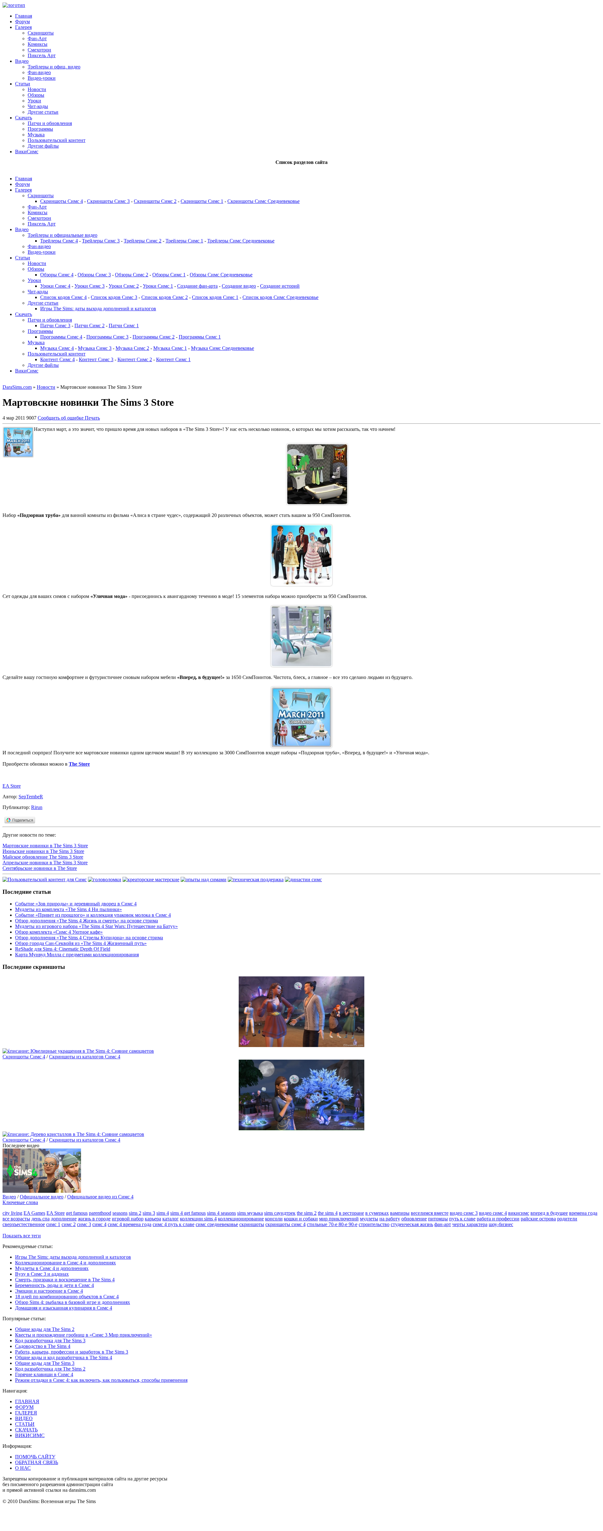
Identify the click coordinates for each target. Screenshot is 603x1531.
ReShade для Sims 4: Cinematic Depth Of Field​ (62, 949)
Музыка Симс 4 (57, 348)
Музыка (36, 134)
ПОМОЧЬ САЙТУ (35, 1456)
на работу (389, 1218)
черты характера (469, 1224)
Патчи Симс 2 (89, 325)
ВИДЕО (24, 1418)
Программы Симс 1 (200, 336)
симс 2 (69, 1224)
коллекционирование (241, 1218)
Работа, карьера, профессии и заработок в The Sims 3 (71, 1352)
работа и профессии (498, 1218)
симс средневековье (217, 1224)
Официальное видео (41, 1196)
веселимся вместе (429, 1213)
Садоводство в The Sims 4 (42, 1346)
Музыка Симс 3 (94, 348)
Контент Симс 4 (57, 359)
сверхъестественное (24, 1224)
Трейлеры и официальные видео (62, 235)
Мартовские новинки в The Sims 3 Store (45, 845)
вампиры (400, 1213)
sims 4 (162, 1213)
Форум (22, 21)
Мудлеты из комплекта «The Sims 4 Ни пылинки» (68, 909)
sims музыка (250, 1213)
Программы (40, 129)
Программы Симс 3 (107, 336)
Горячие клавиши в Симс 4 (44, 1374)
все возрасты (16, 1218)
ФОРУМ (24, 1407)
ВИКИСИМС (30, 1435)
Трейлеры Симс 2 (142, 240)
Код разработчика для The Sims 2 (50, 1368)
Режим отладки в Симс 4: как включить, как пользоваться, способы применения (101, 1380)
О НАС (23, 1468)
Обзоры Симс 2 (131, 274)
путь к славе (462, 1218)
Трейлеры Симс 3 (101, 240)
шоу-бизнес (501, 1224)
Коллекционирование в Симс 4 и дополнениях (65, 1262)
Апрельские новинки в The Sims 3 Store (45, 862)
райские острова (538, 1218)
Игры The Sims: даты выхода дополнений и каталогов (98, 308)
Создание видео (239, 286)
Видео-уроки (42, 78)
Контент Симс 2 (134, 359)
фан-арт (442, 1224)
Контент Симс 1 (173, 359)
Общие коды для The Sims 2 (44, 1329)
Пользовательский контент (56, 140)
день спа (40, 1218)
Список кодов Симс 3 (114, 297)
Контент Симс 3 (96, 359)
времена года (583, 1213)
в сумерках (377, 1213)
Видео (22, 61)
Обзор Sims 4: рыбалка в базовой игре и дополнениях (72, 1302)
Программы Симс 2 (154, 336)
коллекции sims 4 (198, 1218)
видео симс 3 (464, 1213)
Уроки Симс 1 (158, 286)
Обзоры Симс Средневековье (221, 274)
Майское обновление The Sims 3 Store (43, 857)
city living (12, 1213)
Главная (23, 16)
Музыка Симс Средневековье (222, 348)
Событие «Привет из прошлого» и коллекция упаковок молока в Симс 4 (93, 915)
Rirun (36, 807)
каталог (170, 1218)
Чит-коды (38, 106)
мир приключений (339, 1218)
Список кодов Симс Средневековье (280, 297)
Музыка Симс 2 (132, 348)
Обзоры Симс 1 (169, 274)
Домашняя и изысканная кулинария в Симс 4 (63, 1308)
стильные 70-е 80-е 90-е (332, 1224)
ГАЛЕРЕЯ (26, 1412)
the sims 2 (307, 1213)
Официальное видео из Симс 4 (100, 1196)
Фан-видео (39, 72)
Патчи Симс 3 (55, 325)
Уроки (34, 100)
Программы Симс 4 (61, 336)
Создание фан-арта (197, 286)
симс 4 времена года (129, 1224)
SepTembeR (31, 796)
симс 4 (99, 1224)
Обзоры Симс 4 (56, 274)
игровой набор (128, 1218)
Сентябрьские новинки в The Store (40, 868)
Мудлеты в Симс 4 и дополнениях (52, 1268)
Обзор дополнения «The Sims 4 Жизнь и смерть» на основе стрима (86, 920)
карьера (153, 1218)
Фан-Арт (37, 38)
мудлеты (369, 1218)
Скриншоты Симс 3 (108, 201)
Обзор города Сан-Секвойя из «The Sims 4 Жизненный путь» (81, 943)
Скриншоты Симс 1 (202, 201)
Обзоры (36, 95)
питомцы (438, 1218)
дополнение (64, 1218)
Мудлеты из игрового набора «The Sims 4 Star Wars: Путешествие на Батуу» (96, 926)
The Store (79, 764)
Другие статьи (43, 112)
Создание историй (280, 286)
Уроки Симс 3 (89, 286)
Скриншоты (41, 32)
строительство (374, 1224)
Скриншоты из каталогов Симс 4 (84, 1056)
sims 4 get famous (188, 1213)
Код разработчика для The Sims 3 (50, 1340)
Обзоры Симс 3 (94, 274)
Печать (92, 418)
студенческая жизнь (412, 1224)
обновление (414, 1218)
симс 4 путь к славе (173, 1224)
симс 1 (53, 1224)
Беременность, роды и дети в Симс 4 (54, 1285)
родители (567, 1218)
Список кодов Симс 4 (63, 297)
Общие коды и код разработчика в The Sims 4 (63, 1357)
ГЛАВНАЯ (27, 1401)
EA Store (12, 786)
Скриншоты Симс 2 (155, 201)
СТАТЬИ (25, 1424)
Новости (37, 89)
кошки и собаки (301, 1218)
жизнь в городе (94, 1218)
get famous (77, 1213)
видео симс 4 (493, 1213)
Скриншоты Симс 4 (61, 201)
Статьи (22, 83)
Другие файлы (43, 146)
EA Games (34, 1213)
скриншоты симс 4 (285, 1224)
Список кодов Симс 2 (164, 297)
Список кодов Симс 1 (215, 297)
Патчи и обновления (50, 123)
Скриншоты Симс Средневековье (263, 201)
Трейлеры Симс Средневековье (240, 240)
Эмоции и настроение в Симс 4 (49, 1291)
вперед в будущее (549, 1213)
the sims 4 (328, 1213)
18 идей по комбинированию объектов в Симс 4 (67, 1296)
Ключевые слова (20, 1202)
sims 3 (149, 1213)
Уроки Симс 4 (55, 286)
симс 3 (84, 1224)
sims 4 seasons (221, 1213)
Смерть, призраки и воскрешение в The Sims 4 (65, 1279)
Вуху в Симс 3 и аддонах (42, 1274)
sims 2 (135, 1213)
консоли (274, 1218)
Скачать (23, 117)
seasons (120, 1213)
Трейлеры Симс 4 (59, 240)
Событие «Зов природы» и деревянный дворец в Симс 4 (76, 903)
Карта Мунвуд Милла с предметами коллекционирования (77, 954)
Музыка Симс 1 (170, 348)
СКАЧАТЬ (26, 1429)
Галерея (23, 27)
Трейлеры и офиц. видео (54, 66)
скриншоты (251, 1224)
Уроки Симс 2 (124, 286)
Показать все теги (22, 1235)
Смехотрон (39, 49)
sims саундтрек (280, 1213)
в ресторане (351, 1213)
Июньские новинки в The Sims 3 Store (43, 851)
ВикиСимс (26, 151)
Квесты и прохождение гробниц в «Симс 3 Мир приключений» (83, 1335)
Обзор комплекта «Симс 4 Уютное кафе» (59, 932)
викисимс (518, 1213)
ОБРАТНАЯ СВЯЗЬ (36, 1462)
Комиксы (37, 44)
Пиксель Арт (42, 55)
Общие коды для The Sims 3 (44, 1363)
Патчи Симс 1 (124, 325)
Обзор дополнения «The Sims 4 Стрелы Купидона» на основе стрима (89, 937)
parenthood (100, 1213)
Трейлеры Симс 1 (184, 240)
